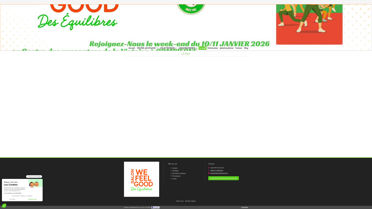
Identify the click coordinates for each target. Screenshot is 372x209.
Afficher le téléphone (217, 170)
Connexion (244, 207)
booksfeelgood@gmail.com (219, 173)
